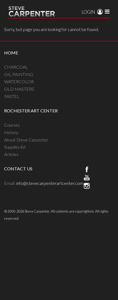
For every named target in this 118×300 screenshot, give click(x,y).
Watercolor (19, 81)
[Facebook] (86, 170)
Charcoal (16, 67)
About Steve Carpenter (26, 139)
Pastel (11, 96)
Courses (12, 124)
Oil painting (18, 74)
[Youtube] (86, 178)
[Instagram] (86, 186)
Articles (11, 154)
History (11, 132)
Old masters (19, 88)
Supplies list (15, 146)
